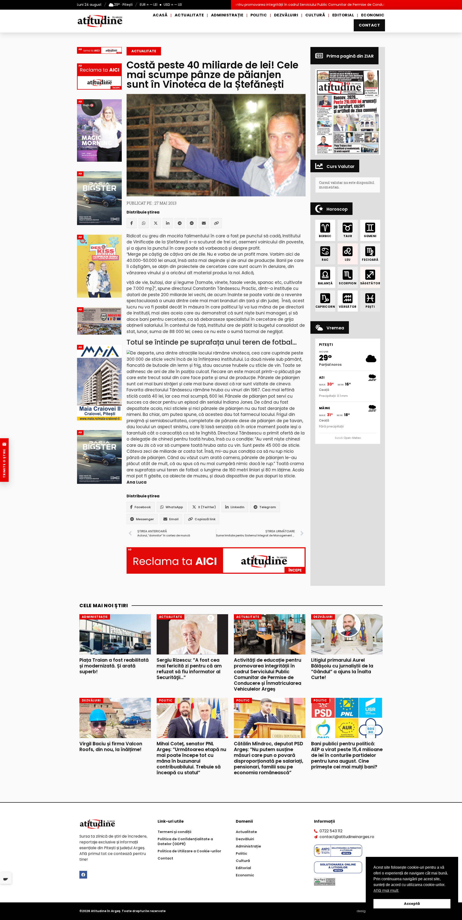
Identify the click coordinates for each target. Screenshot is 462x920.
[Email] (204, 223)
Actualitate (189, 15)
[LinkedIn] (168, 223)
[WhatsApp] (144, 223)
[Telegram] (180, 223)
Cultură (315, 15)
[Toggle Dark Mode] (6, 878)
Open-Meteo (352, 438)
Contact (369, 25)
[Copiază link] (216, 223)
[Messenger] (192, 223)
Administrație (227, 15)
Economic (373, 15)
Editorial (343, 15)
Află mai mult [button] (386, 890)
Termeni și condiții (174, 831)
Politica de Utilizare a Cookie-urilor (189, 851)
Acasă (160, 15)
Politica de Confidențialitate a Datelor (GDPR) (185, 841)
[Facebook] (132, 223)
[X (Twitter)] (156, 223)
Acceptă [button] (412, 903)
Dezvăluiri (286, 15)
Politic (258, 15)
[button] (347, 112)
